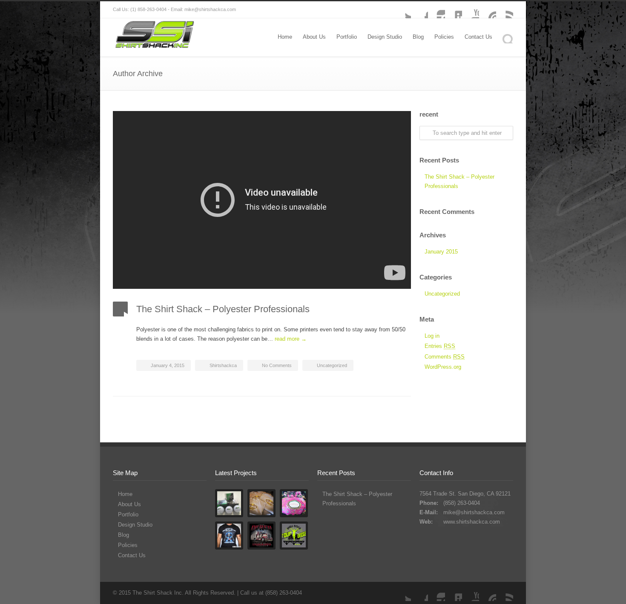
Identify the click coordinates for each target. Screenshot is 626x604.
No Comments (277, 365)
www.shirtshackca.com (471, 522)
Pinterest (487, 9)
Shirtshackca (223, 365)
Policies (444, 37)
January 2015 (441, 251)
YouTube (470, 9)
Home (285, 37)
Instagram (436, 9)
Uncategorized (332, 365)
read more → (291, 339)
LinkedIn (453, 9)
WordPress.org (443, 367)
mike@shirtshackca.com (474, 512)
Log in (432, 336)
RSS (504, 9)
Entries (440, 346)
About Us (314, 37)
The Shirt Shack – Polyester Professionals (223, 309)
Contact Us (478, 37)
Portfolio (346, 37)
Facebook (419, 9)
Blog (418, 37)
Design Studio (385, 37)
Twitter (402, 9)
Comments (445, 356)
